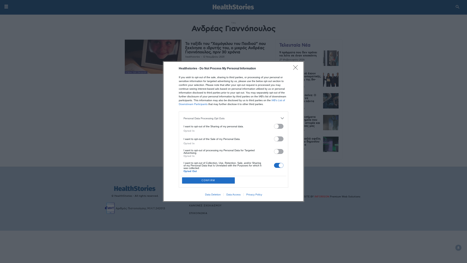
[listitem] (233, 118)
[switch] (278, 126)
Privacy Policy (254, 194)
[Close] (296, 68)
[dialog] (233, 131)
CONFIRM (208, 180)
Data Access (233, 194)
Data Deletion (213, 194)
